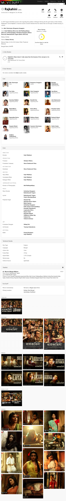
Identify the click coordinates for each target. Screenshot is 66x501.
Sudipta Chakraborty (12, 135)
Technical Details (8, 241)
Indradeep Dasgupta (29, 191)
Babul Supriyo (27, 203)
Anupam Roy (27, 199)
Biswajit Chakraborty (54, 83)
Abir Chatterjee (8, 28)
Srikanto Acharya (28, 218)
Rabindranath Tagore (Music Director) (17, 34)
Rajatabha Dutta (14, 117)
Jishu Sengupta (34, 91)
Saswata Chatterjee (36, 126)
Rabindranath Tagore (29, 193)
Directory (39, 1)
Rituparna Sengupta (18, 28)
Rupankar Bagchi (28, 213)
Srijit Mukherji (28, 155)
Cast (4, 79)
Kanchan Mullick (13, 100)
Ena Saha (11, 91)
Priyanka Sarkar (55, 108)
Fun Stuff (5, 283)
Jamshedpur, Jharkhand (29, 292)
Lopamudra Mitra (28, 210)
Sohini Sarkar (55, 126)
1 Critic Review (7, 52)
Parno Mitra (33, 108)
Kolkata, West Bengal (29, 290)
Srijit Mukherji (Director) (11, 31)
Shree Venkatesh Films (30, 163)
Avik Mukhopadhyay (29, 185)
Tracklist (5, 267)
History (12, 39)
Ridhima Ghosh (34, 117)
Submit (46, 1)
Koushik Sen (33, 100)
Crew (4, 148)
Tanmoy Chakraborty (29, 227)
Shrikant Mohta (28, 161)
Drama (7, 39)
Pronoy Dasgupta (28, 232)
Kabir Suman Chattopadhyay (32, 206)
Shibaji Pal (27, 224)
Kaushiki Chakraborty (30, 208)
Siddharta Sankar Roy (30, 215)
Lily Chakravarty (55, 100)
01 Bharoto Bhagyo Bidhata (10, 271)
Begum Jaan (33, 287)
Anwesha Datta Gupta (30, 201)
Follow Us (52, 1)
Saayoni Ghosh (13, 126)
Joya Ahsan (54, 91)
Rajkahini (11, 9)
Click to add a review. (20, 73)
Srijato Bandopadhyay (30, 197)
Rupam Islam (27, 212)
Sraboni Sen (27, 217)
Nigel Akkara (12, 108)
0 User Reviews (7, 69)
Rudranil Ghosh (55, 117)
